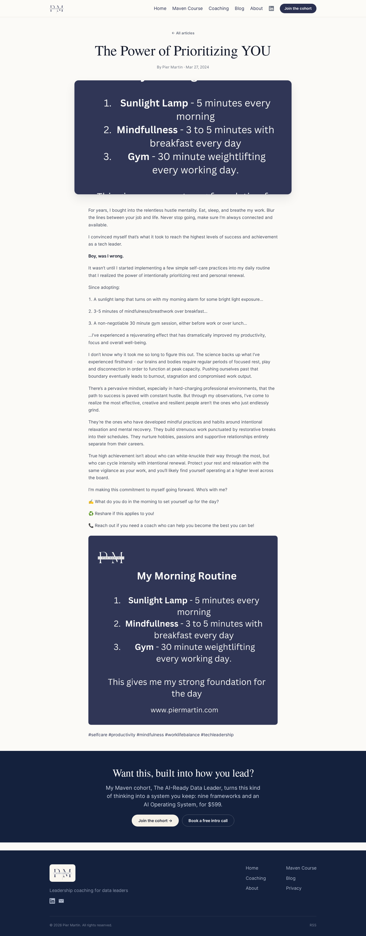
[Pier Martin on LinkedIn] (271, 8)
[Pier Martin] (57, 8)
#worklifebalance (182, 734)
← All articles (183, 33)
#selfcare (97, 734)
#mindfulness (150, 734)
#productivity (122, 734)
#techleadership (217, 734)
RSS (313, 925)
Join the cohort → (155, 820)
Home (160, 8)
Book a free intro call (208, 820)
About (256, 8)
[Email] (61, 902)
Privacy (294, 888)
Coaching (219, 8)
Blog (239, 8)
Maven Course (187, 8)
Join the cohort (298, 8)
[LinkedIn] (52, 902)
